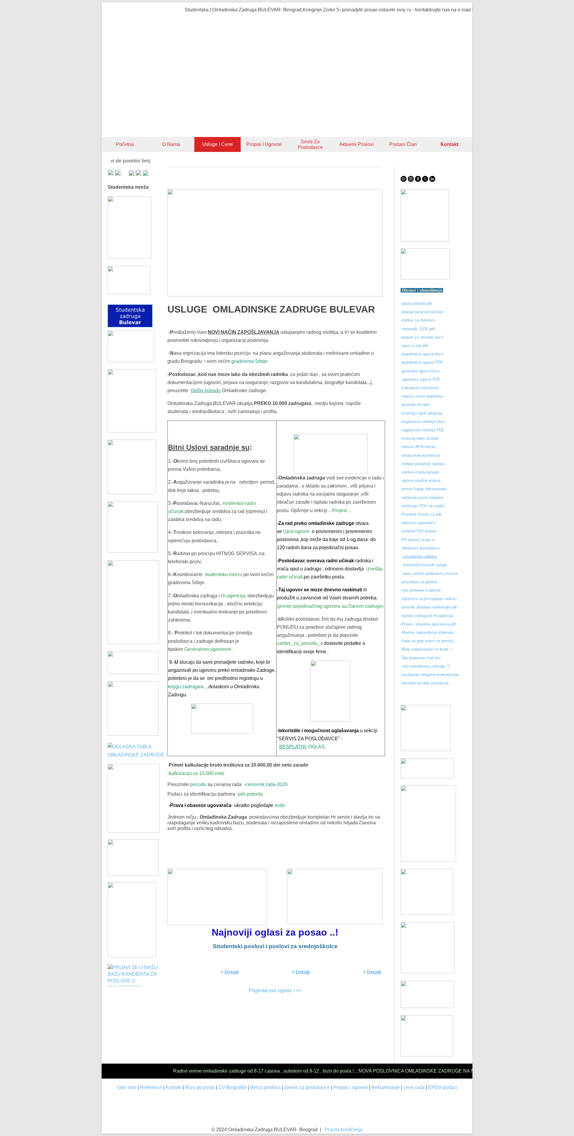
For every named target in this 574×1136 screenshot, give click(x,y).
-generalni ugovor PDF (421, 379)
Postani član (403, 144)
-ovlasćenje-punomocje (420, 455)
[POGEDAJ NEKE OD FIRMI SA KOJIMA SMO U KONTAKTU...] (331, 454)
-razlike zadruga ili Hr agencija (427, 615)
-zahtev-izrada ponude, (420, 472)
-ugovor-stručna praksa (420, 480)
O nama (171, 144)
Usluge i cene (217, 144)
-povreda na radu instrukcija (424, 683)
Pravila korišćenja (344, 1129)
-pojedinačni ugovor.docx (422, 354)
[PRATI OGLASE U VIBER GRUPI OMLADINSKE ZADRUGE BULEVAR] (133, 642)
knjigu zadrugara (186, 686)
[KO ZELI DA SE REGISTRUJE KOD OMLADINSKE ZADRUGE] (425, 240)
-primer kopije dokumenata (423, 489)
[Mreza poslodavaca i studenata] (129, 257)
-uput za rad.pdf (414, 345)
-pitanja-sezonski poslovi (422, 312)
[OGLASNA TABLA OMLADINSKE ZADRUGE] (137, 754)
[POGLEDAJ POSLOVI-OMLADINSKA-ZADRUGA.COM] (132, 492)
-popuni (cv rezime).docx (422, 337)
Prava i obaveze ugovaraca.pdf (429, 624)
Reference (151, 1087)
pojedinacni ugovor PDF (423, 362)
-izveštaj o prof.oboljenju (422, 413)
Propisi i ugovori (264, 144)
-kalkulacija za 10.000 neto (195, 773)
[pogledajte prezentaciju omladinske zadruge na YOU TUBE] (426, 749)
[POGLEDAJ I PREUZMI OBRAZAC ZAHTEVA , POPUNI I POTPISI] (204, 686)
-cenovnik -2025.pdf (418, 329)
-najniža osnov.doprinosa (422, 396)
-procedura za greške (419, 582)
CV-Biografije (232, 1087)
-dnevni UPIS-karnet (419, 446)
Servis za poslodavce (307, 1087)
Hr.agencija (233, 595)
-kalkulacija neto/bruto (420, 388)
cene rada (414, 1087)
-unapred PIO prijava (418, 531)
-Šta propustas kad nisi (421, 658)
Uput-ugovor (296, 531)
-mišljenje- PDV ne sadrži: (423, 506)
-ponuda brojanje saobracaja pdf (429, 607)
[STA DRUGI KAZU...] (427, 776)
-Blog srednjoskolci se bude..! (426, 649)
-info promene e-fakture (421, 590)
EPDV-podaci (442, 1087)
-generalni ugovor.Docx (420, 371)
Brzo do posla (200, 1087)
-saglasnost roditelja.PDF (422, 430)
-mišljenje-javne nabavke (422, 497)
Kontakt (174, 1087)
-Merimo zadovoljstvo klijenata (427, 632)
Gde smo (126, 1087)
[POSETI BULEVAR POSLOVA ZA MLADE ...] (427, 1006)
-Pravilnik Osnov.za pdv (421, 514)
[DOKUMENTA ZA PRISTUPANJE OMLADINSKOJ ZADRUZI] (133, 874)
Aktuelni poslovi (356, 144)
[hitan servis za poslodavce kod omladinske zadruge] (425, 277)
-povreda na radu (415, 404)
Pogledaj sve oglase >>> (275, 990)
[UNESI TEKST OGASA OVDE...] (132, 955)
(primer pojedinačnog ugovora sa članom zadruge (329, 606)
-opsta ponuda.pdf (416, 303)
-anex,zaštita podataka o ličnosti (430, 573)
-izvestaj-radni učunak (420, 438)
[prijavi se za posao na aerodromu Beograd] (133, 733)
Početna (125, 144)
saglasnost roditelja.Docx (423, 421)
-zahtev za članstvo (418, 320)
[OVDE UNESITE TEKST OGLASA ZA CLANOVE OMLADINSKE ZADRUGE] (331, 691)
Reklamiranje (385, 1087)
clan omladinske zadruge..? (425, 666)
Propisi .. (341, 510)
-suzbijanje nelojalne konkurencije (430, 674)
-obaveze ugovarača (418, 522)
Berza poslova (265, 1087)
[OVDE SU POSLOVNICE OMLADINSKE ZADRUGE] (222, 718)
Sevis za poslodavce (310, 144)
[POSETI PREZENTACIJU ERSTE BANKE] (134, 831)
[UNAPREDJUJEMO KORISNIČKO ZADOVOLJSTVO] (427, 913)
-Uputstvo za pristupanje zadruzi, (430, 598)
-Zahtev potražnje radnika (423, 464)
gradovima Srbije (249, 361)
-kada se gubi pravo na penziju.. (428, 641)
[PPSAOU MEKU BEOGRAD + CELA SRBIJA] (132, 430)
